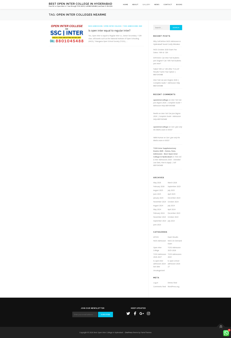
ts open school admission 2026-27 (174, 264)
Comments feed (159, 286)
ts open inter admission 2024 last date (159, 264)
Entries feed (172, 283)
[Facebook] (135, 313)
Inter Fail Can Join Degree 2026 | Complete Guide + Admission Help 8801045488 (166, 83)
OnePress (128, 332)
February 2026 (158, 186)
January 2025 (158, 198)
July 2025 (171, 190)
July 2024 (171, 205)
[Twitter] (128, 313)
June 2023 (157, 224)
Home (125, 4)
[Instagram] (148, 313)
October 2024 (173, 202)
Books (179, 4)
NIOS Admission (95, 26)
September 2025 (174, 186)
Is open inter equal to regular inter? (109, 30)
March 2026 (172, 182)
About (135, 4)
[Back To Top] (221, 326)
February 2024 (158, 213)
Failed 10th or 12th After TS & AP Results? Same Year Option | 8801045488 (166, 72)
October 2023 (173, 217)
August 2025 (158, 190)
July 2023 (171, 221)
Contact (168, 4)
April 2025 (171, 194)
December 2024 (174, 198)
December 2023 (174, 213)
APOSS (156, 237)
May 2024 (157, 209)
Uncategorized (159, 270)
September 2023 (159, 221)
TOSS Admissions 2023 (132, 26)
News (156, 4)
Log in (155, 283)
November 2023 (159, 217)
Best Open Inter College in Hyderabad (80, 3)
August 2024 (158, 205)
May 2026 (157, 182)
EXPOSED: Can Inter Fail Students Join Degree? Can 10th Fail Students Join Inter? (167, 61)
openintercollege (160, 100)
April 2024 (171, 209)
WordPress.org (173, 286)
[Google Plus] (142, 313)
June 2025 (157, 194)
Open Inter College (112, 26)
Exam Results (173, 237)
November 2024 (159, 202)
